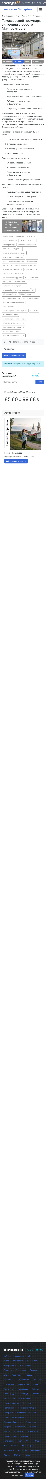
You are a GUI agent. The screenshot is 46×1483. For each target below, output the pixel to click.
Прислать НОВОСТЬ (35, 1350)
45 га (6, 265)
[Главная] (2, 16)
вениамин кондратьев (13, 249)
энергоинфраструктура (13, 278)
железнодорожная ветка (14, 273)
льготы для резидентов (13, 257)
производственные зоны (14, 323)
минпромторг (9, 245)
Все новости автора (17, 461)
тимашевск (8, 236)
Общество (18, 62)
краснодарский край (12, 298)
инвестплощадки (11, 315)
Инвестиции (37, 62)
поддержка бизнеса (12, 331)
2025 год (34, 311)
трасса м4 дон (31, 269)
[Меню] (40, 9)
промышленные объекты (14, 335)
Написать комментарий (13, 355)
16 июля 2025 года (28, 241)
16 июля (32, 236)
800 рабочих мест (27, 294)
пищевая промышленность (15, 282)
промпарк (21, 236)
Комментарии (10, 349)
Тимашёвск (7, 62)
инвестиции (32, 261)
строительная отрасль (13, 286)
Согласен (29, 1475)
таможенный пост (11, 306)
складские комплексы (13, 269)
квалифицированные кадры (15, 319)
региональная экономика (14, 327)
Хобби (27, 62)
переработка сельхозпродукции (17, 290)
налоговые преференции (14, 261)
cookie (16, 1466)
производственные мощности (24, 265)
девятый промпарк (31, 298)
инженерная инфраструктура (15, 311)
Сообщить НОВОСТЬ (35, 374)
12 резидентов (32, 278)
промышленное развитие (14, 302)
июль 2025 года (10, 241)
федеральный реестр (27, 245)
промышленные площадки (14, 253)
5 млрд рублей (10, 294)
